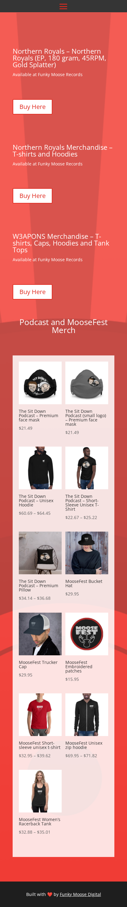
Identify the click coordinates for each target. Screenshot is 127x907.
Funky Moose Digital (80, 894)
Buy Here (32, 107)
